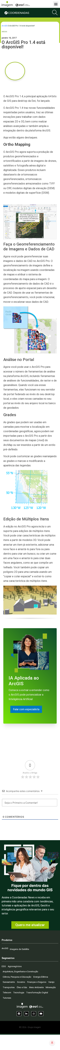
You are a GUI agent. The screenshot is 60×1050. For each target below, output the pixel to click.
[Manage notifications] (52, 1042)
